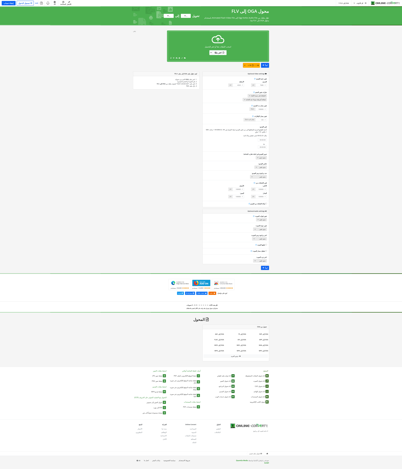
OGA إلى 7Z (242, 334)
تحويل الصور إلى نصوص (154, 402)
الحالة (194, 442)
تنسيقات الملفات (190, 436)
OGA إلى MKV (241, 345)
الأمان (165, 439)
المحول (265, 371)
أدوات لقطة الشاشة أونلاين (191, 371)
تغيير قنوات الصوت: (260, 216)
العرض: (264, 82)
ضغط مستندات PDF (189, 407)
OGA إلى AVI (242, 340)
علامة (211, 293)
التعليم (218, 429)
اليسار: (265, 193)
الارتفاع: (241, 82)
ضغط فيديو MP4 (156, 392)
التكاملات (218, 432)
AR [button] (55, 4)
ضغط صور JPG (157, 376)
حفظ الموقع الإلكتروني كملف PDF (185, 376)
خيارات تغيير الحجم (261, 92)
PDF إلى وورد (157, 408)
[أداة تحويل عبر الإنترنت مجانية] (384, 3)
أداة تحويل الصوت (259, 381)
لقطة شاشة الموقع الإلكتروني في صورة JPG (183, 382)
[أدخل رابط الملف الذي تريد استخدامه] (182, 58)
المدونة (194, 432)
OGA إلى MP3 (263, 351)
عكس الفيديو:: (262, 164)
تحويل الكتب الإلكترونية (257, 402)
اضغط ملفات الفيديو (160, 387)
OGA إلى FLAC (219, 340)
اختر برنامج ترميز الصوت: (259, 235)
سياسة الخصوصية (169, 460)
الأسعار (69, 4)
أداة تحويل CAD (260, 386)
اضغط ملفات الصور (160, 371)
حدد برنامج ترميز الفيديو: (259, 173)
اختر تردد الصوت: (261, 257)
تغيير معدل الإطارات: (260, 116)
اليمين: (242, 193)
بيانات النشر (156, 460)
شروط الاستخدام (184, 460)
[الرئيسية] (267, 454)
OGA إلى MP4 (241, 351)
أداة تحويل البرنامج (225, 386)
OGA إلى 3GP (263, 334)
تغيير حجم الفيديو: (261, 79)
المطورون (139, 432)
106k (200, 293)
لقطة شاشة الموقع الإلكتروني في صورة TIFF (183, 395)
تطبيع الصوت (261, 245)
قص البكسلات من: (261, 183)
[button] (359, 3)
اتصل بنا (146, 460)
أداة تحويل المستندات (258, 397)
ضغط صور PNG (157, 381)
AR (139, 461)
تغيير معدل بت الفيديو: (260, 106)
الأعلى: (265, 186)
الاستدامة (163, 436)
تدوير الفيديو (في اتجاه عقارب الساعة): (255, 154)
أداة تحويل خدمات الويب (223, 397)
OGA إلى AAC (219, 334)
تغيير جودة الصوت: (261, 226)
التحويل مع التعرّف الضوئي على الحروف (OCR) (150, 397)
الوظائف (164, 432)
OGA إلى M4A (263, 345)
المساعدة (63, 4)
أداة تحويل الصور (225, 381)
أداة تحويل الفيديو (225, 391)
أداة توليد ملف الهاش (224, 376)
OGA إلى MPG (219, 351)
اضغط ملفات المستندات (192, 402)
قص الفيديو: (263, 127)
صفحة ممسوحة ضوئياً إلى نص (152, 413)
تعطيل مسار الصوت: (258, 251)
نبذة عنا (164, 429)
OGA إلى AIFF (263, 340)
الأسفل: (241, 186)
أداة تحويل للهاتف (259, 391)
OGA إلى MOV (219, 345)
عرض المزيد (235, 356)
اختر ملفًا (218, 52)
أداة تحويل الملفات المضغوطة (255, 376)
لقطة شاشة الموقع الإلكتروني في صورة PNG (183, 388)
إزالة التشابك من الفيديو (257, 204)
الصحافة (193, 439)
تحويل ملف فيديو (255, 454)
